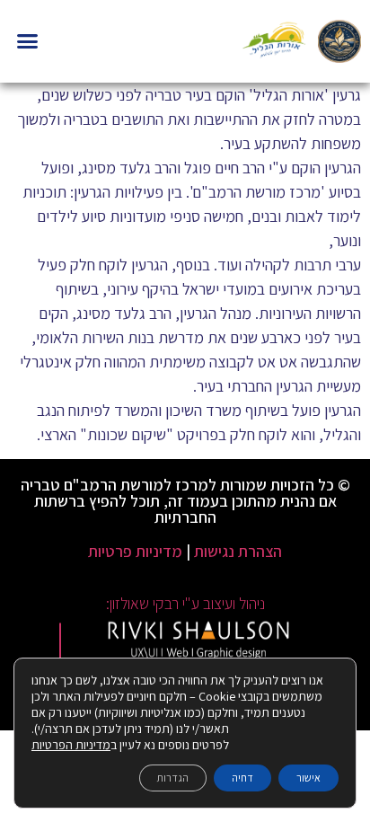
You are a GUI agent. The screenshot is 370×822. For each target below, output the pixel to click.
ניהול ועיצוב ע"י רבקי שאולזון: (185, 603)
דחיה (242, 777)
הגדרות (173, 777)
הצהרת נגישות (238, 551)
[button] (28, 41)
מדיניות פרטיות (135, 551)
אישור (308, 777)
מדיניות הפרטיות (70, 745)
